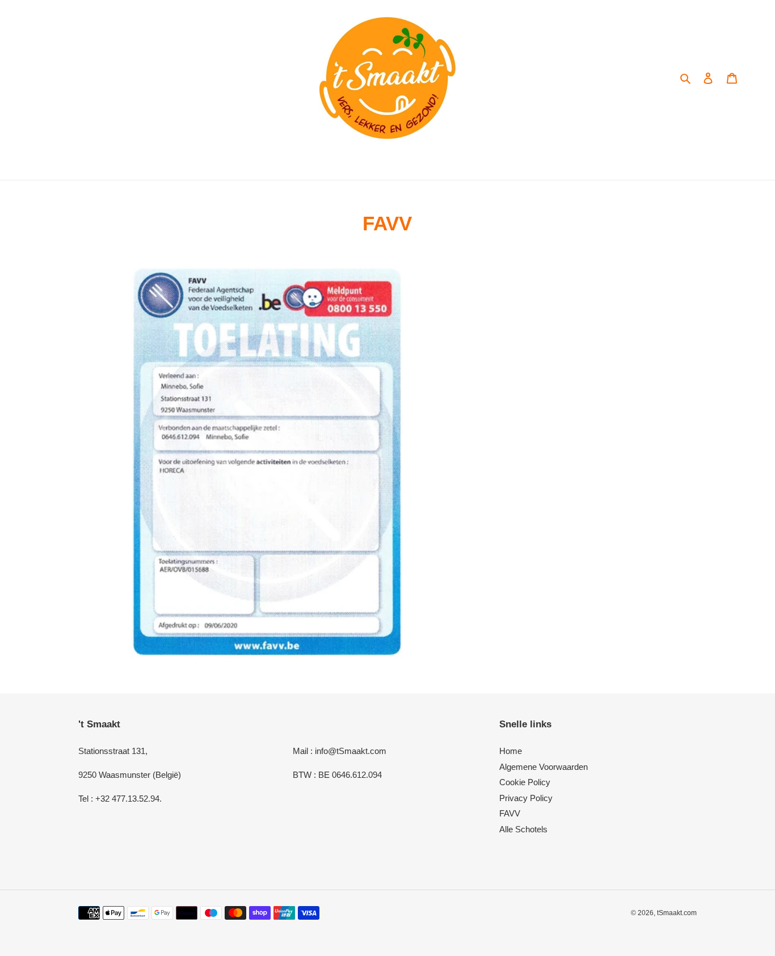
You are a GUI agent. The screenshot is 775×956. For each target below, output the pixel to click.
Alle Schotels (523, 829)
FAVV (509, 813)
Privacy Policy (526, 798)
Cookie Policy (524, 782)
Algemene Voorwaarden (543, 767)
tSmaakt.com (677, 913)
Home (510, 751)
